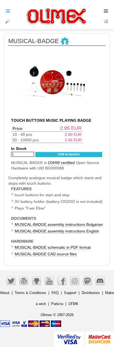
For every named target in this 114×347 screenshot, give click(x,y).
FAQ (55, 293)
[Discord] (100, 280)
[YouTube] (49, 280)
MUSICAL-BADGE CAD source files (46, 254)
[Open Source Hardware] (65, 41)
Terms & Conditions (30, 293)
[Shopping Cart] (106, 21)
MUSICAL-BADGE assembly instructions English (57, 231)
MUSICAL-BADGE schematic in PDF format (53, 247)
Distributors (91, 293)
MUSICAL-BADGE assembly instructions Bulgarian (59, 224)
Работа (57, 304)
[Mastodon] (87, 280)
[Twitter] (11, 280)
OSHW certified (61, 162)
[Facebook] (62, 280)
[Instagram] (74, 280)
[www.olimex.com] (57, 9)
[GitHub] (36, 280)
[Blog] (23, 280)
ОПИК (73, 304)
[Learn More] (99, 337)
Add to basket (69, 154)
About (4, 293)
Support (70, 293)
